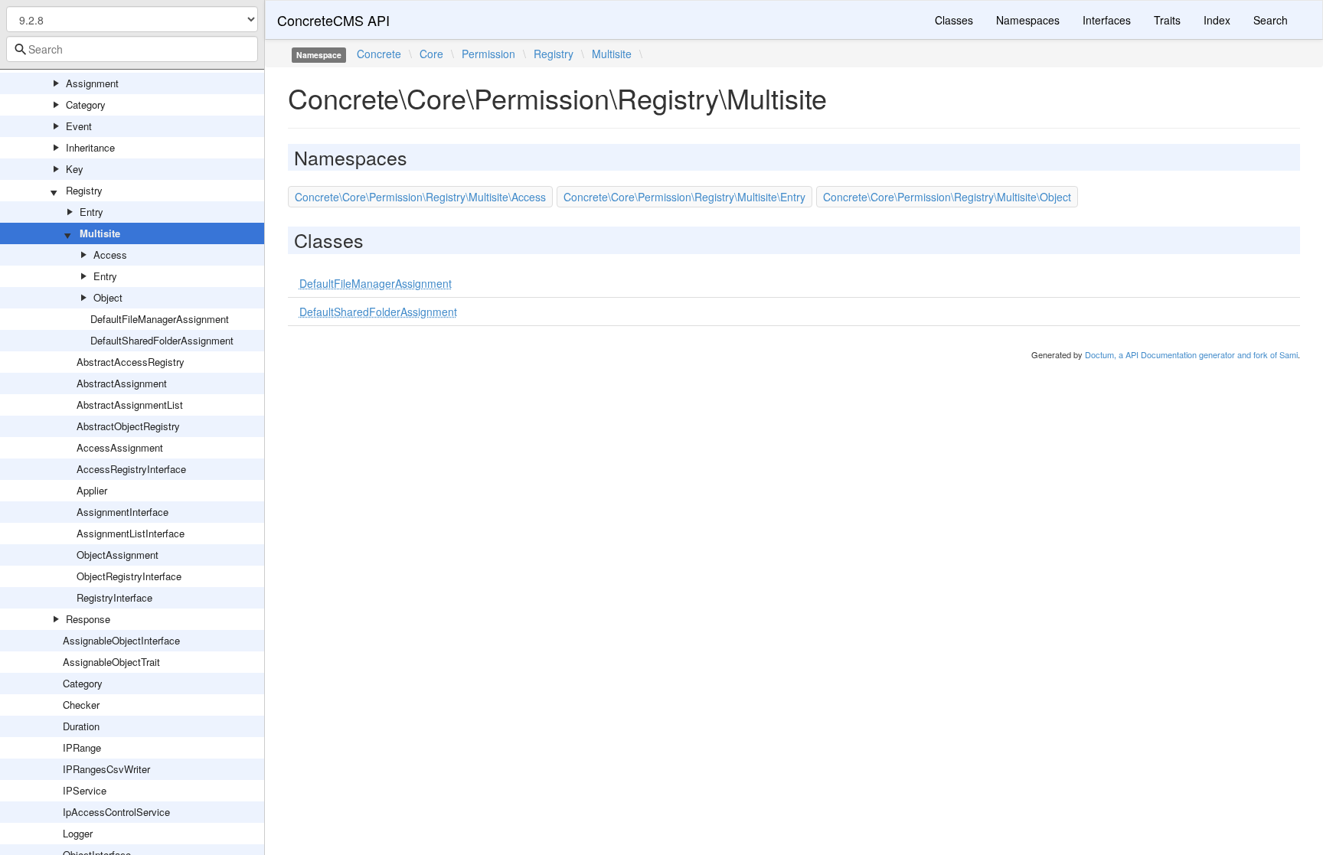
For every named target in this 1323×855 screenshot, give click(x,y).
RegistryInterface (114, 597)
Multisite (100, 233)
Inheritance (90, 147)
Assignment (92, 83)
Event (79, 126)
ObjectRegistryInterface (129, 576)
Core (431, 53)
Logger (78, 833)
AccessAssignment (120, 447)
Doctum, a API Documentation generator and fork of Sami (1191, 354)
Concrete (379, 53)
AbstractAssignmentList (130, 404)
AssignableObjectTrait (111, 661)
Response (88, 619)
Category (86, 104)
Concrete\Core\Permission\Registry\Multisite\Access (420, 196)
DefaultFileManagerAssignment (159, 319)
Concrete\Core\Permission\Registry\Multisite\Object (947, 196)
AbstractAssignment (122, 383)
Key (74, 169)
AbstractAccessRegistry (131, 361)
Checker (81, 704)
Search (1270, 20)
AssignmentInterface (122, 511)
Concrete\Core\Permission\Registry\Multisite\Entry (684, 196)
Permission (488, 53)
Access (110, 254)
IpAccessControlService (116, 811)
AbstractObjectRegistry (128, 426)
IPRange (82, 747)
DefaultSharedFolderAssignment (162, 340)
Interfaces (1107, 20)
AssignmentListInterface (131, 533)
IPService (84, 790)
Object (107, 297)
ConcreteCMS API (333, 20)
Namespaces (1028, 20)
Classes (954, 20)
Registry (84, 190)
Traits (1167, 20)
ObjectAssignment (117, 554)
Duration (81, 726)
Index (1217, 20)
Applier (92, 490)
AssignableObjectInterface (121, 640)
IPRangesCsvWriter (106, 769)
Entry (91, 211)
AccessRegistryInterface (131, 469)
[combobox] (132, 49)
